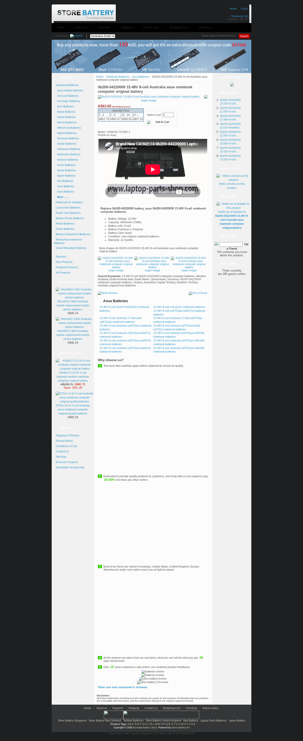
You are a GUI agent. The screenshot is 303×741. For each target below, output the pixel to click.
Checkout (205, 27)
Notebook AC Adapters (69, 202)
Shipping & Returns (67, 435)
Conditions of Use (66, 446)
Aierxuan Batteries (67, 138)
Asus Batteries (140, 76)
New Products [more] (73, 282)
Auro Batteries (65, 191)
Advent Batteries (66, 122)
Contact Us (62, 451)
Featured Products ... (68, 267)
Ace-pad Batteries (67, 95)
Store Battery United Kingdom (163, 720)
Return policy (210, 708)
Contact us (151, 708)
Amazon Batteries (67, 159)
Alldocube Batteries (68, 154)
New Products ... (65, 262)
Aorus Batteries (65, 165)
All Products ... (64, 272)
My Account (151, 27)
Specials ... (62, 256)
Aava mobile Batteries (69, 90)
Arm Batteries (64, 181)
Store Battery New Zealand (105, 720)
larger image (116, 270)
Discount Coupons (67, 462)
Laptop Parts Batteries (213, 720)
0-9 (193, 724)
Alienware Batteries (68, 149)
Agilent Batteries (66, 133)
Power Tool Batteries (68, 213)
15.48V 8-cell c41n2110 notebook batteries (179, 307)
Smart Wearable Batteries (71, 248)
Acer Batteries (65, 106)
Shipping (126, 27)
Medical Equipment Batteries (73, 234)
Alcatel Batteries (66, 143)
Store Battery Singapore (72, 720)
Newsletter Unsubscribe (70, 467)
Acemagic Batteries (68, 101)
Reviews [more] (230, 168)
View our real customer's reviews (122, 687)
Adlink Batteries (66, 117)
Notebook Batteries (117, 76)
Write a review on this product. (232, 185)
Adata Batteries (65, 111)
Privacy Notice (64, 440)
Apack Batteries (66, 170)
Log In (244, 8)
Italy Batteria (190, 720)
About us (81, 27)
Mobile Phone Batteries (70, 218)
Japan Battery (237, 720)
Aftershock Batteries (68, 127)
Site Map (61, 456)
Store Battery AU (181, 727)
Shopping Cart (239, 16)
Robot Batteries (65, 223)
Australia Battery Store (145, 727)
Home (233, 8)
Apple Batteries (65, 175)
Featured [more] (70, 353)
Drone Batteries (65, 229)
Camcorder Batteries (68, 207)
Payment (104, 27)
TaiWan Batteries (133, 720)
